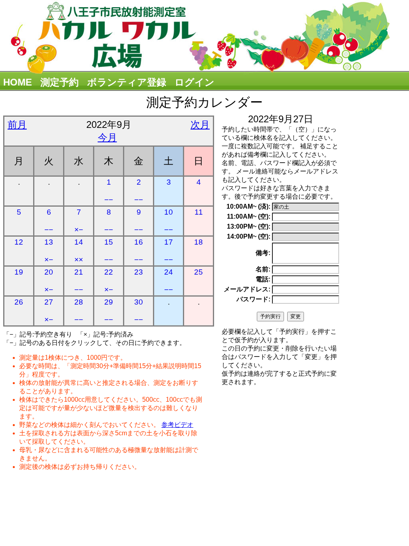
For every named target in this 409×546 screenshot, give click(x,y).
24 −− (168, 281)
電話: (263, 279)
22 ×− (108, 281)
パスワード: (253, 299)
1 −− (108, 191)
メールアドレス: (247, 289)
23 (138, 272)
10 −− (168, 221)
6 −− (48, 221)
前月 (17, 124)
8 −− (108, 221)
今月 (107, 137)
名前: (263, 269)
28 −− (78, 311)
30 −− (138, 311)
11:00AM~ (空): (248, 216)
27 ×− (48, 311)
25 (198, 272)
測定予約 (59, 82)
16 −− (138, 251)
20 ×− (48, 281)
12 (18, 242)
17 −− (168, 251)
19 (18, 272)
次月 (200, 124)
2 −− (138, 191)
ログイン (194, 82)
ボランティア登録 (126, 82)
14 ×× (78, 251)
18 (198, 242)
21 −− (78, 281)
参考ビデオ (177, 424)
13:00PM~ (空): (248, 226)
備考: (263, 252)
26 (18, 302)
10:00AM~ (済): (248, 206)
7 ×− (78, 221)
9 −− (138, 221)
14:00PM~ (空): (248, 236)
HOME (17, 82)
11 (199, 212)
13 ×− (48, 251)
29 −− (108, 311)
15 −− (108, 251)
